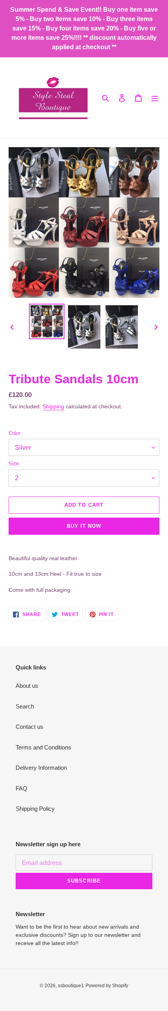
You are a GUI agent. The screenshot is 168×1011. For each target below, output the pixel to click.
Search (25, 706)
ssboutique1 (71, 985)
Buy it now (84, 526)
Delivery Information (41, 767)
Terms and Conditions (43, 747)
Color (14, 433)
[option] (47, 321)
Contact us (29, 726)
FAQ (21, 788)
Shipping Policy (35, 808)
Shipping (53, 406)
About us (27, 685)
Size (14, 463)
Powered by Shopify (107, 985)
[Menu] (155, 97)
